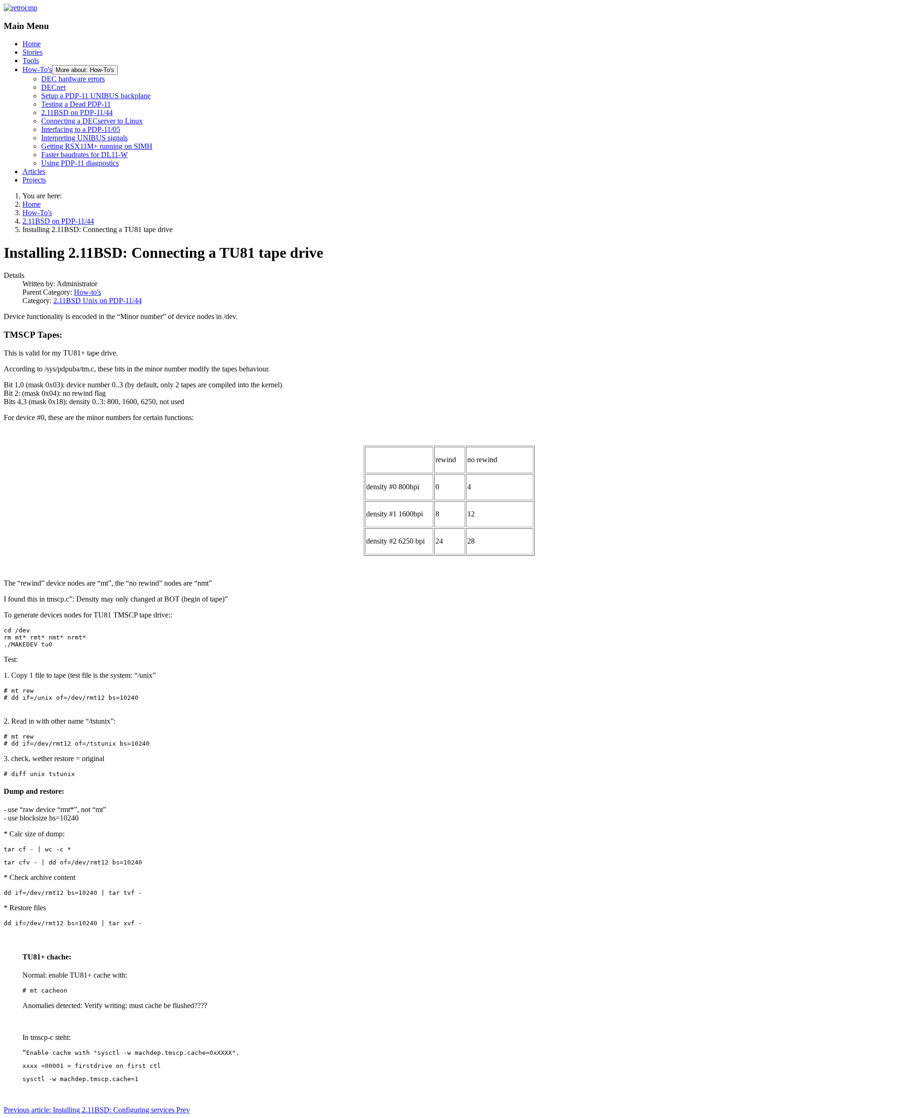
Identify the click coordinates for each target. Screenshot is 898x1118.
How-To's (37, 69)
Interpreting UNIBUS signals (84, 138)
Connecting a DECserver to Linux (92, 121)
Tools (30, 61)
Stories (32, 52)
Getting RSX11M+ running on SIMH (96, 146)
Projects (34, 180)
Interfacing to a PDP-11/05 (80, 129)
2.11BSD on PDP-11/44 (77, 112)
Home (31, 44)
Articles (33, 171)
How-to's (87, 292)
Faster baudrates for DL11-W (84, 155)
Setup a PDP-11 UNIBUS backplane (96, 96)
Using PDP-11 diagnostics (80, 163)
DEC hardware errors (73, 79)
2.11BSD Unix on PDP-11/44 (97, 301)
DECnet (53, 87)
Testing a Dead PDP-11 (76, 104)
